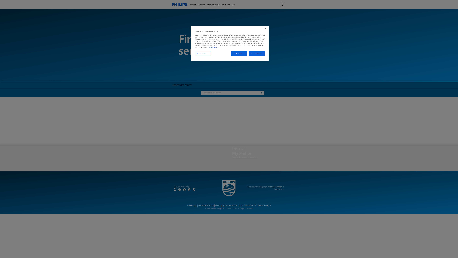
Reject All (239, 54)
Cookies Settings (202, 54)
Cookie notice (213, 47)
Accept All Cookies (257, 54)
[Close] (265, 28)
